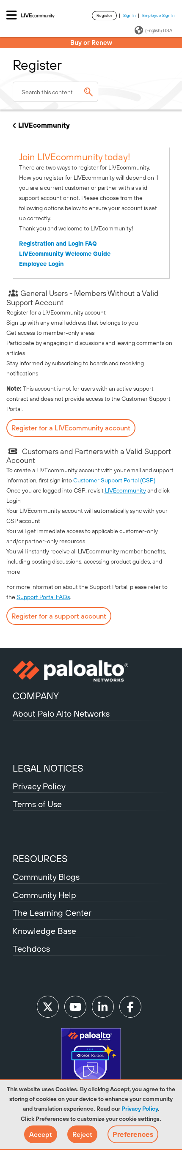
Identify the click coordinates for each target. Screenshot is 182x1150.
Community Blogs (46, 877)
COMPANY (36, 695)
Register (104, 15)
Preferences (133, 1134)
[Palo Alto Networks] (91, 671)
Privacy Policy (139, 1108)
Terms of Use (37, 804)
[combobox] (55, 92)
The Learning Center (52, 912)
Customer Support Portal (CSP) (114, 480)
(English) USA (158, 30)
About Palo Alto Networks (61, 713)
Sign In (129, 15)
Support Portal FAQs (43, 597)
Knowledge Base (44, 931)
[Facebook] (130, 1007)
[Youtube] (75, 1007)
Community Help (44, 895)
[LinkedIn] (103, 1007)
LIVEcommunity (44, 125)
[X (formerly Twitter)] (48, 1007)
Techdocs (31, 948)
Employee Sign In (158, 15)
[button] (40, 1134)
